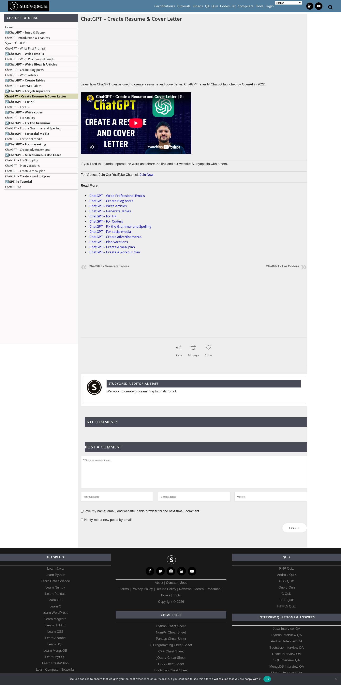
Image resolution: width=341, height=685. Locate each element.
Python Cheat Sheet (171, 626)
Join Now (146, 175)
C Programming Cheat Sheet (171, 645)
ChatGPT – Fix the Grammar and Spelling (32, 128)
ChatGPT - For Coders (282, 266)
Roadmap (213, 589)
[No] (336, 679)
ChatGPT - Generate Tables (109, 266)
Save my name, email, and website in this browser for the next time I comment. (141, 511)
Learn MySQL (55, 657)
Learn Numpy (55, 587)
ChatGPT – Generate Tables (23, 86)
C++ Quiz (286, 600)
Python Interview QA (286, 635)
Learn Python (55, 575)
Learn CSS (55, 632)
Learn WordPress (55, 613)
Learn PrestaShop (55, 663)
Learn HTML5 (55, 625)
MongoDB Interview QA (286, 666)
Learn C (55, 606)
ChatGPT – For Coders (20, 118)
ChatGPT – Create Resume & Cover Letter (35, 96)
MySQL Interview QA (286, 673)
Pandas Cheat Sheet (171, 639)
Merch (199, 589)
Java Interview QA (286, 629)
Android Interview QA (286, 641)
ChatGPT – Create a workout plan (27, 176)
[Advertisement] (39, 231)
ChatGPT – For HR (17, 107)
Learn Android (55, 638)
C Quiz (286, 594)
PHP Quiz (286, 568)
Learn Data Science (55, 581)
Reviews (186, 589)
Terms (125, 589)
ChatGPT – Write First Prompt (25, 48)
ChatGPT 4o (13, 187)
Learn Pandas (55, 594)
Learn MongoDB (55, 650)
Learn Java (55, 568)
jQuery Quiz (286, 587)
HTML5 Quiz (286, 606)
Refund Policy (165, 589)
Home (9, 27)
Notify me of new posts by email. (108, 520)
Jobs (183, 583)
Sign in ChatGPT (16, 43)
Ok (267, 678)
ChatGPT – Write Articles (21, 75)
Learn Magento (55, 619)
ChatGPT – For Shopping (21, 160)
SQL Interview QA (286, 660)
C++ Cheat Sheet (171, 651)
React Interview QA (286, 654)
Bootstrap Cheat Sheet (171, 670)
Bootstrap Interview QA (286, 647)
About (159, 583)
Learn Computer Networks (55, 669)
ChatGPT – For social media (23, 139)
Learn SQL (55, 644)
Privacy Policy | (143, 589)
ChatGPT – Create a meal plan (25, 171)
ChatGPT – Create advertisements (27, 150)
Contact (171, 583)
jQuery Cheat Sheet (170, 658)
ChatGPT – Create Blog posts (24, 70)
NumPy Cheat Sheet (171, 632)
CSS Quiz (286, 581)
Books (165, 595)
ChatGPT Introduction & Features (27, 38)
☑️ (25, 32)
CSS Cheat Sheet (171, 664)
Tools (177, 595)
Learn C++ (55, 600)
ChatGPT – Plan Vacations (22, 166)
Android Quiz (286, 575)
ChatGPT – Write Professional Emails (29, 59)
